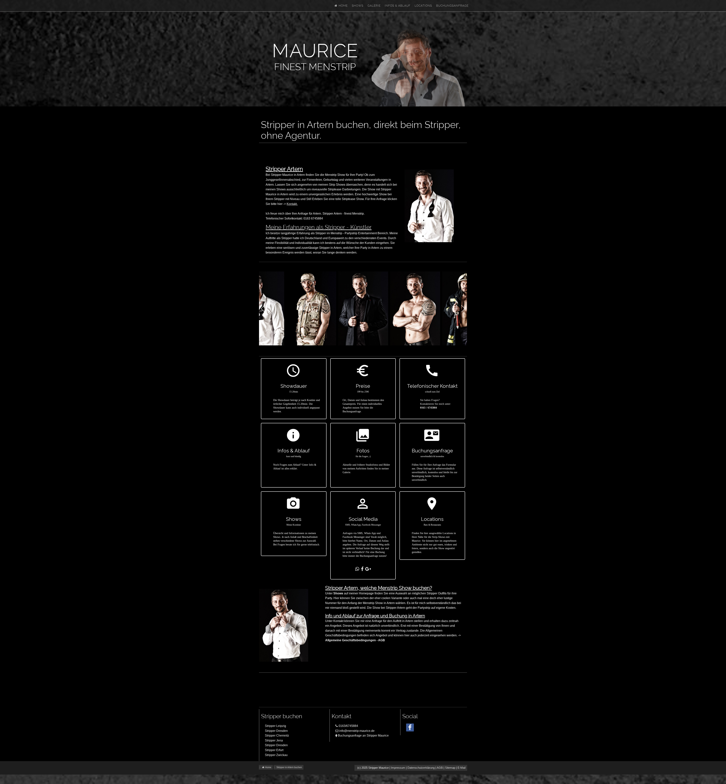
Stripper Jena (274, 740)
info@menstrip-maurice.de (356, 730)
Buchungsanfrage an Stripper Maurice (363, 735)
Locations (423, 5)
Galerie (374, 5)
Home (343, 5)
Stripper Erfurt (274, 750)
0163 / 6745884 (428, 407)
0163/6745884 (348, 725)
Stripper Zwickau (276, 755)
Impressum (398, 767)
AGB (440, 767)
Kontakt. (292, 203)
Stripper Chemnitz (277, 735)
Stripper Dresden (276, 730)
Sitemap (450, 767)
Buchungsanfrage (452, 5)
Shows (357, 5)
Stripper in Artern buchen (289, 767)
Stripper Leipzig (275, 725)
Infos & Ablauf (397, 5)
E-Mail (461, 767)
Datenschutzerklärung (421, 767)
